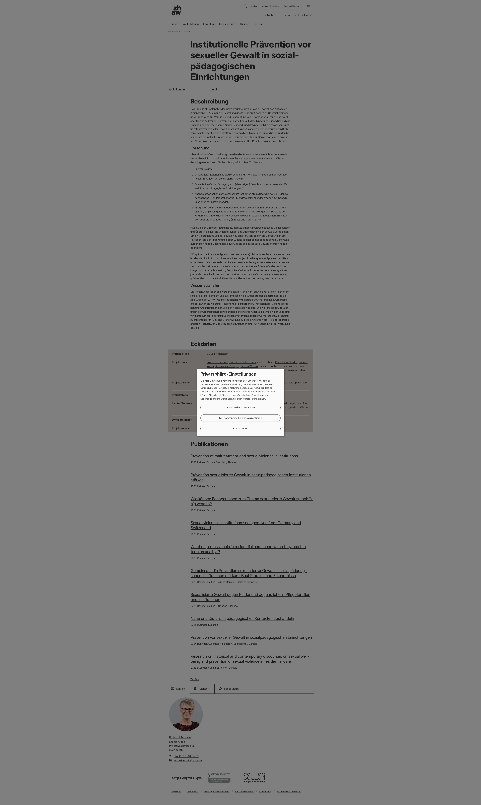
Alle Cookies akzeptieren (240, 407)
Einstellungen (240, 428)
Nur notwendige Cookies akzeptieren (240, 417)
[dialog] (240, 402)
